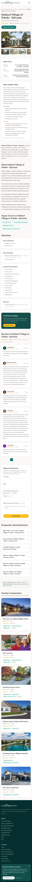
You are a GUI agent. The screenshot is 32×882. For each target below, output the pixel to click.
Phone (7, 496)
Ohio (15, 9)
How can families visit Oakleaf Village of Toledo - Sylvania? (12, 572)
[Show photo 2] (14, 51)
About (3, 847)
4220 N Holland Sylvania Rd (9, 20)
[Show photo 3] (22, 51)
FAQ (2, 839)
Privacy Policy (4, 858)
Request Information (9, 27)
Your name (6, 476)
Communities (9, 9)
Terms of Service (5, 861)
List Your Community (6, 851)
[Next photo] (28, 39)
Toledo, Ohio (21, 9)
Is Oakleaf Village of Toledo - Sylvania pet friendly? (12, 548)
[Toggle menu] (29, 2)
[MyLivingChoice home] (10, 2)
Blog (2, 837)
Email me (7, 493)
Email (4, 483)
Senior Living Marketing (7, 854)
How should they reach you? (11, 491)
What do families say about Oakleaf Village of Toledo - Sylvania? (14, 564)
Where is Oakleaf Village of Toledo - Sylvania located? (14, 556)
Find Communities (6, 821)
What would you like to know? (14, 503)
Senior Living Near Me (6, 823)
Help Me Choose (9, 325)
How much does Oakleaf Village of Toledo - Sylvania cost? (13, 540)
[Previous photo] (3, 39)
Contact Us (4, 856)
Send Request (16, 516)
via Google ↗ (26, 348)
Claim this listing (7, 584)
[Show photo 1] (5, 51)
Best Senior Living (6, 828)
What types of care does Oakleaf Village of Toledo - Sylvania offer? (13, 531)
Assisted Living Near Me (7, 826)
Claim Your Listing (6, 849)
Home (3, 9)
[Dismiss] (29, 866)
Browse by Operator (6, 830)
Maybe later (19, 878)
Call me (15, 493)
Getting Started (5, 832)
